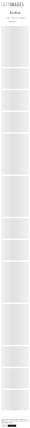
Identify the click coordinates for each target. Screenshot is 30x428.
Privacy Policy (12, 422)
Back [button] (8, 18)
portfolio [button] (15, 18)
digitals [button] (22, 18)
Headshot (11, 21)
